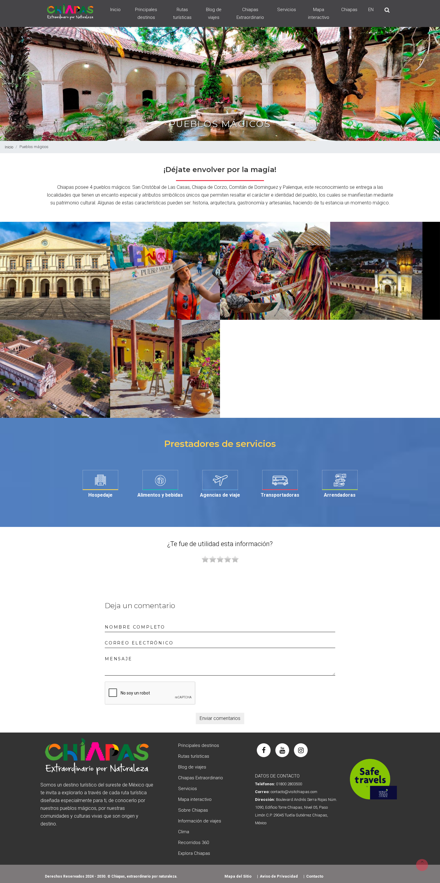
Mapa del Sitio (237, 876)
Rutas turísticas (182, 13)
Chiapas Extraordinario (250, 13)
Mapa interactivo (318, 13)
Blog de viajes (213, 13)
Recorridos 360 (193, 842)
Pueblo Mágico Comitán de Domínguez (165, 370)
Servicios (286, 9)
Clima (183, 831)
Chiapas (349, 9)
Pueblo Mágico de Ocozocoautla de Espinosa (275, 272)
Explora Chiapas (194, 853)
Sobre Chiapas (193, 810)
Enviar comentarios (220, 718)
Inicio (115, 9)
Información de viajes (199, 821)
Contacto (314, 876)
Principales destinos (146, 13)
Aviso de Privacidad (279, 876)
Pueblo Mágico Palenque (165, 272)
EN (371, 9)
